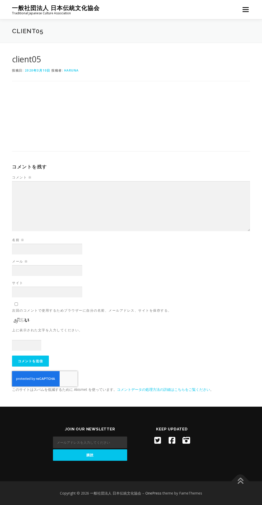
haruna (71, 70)
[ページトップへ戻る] (240, 481)
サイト (17, 282)
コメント (22, 177)
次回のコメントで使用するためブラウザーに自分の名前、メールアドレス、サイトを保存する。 (92, 310)
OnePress (153, 493)
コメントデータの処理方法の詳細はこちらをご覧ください (163, 389)
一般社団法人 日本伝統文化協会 (56, 7)
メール (20, 261)
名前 (18, 240)
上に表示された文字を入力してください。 (47, 330)
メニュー (245, 9)
